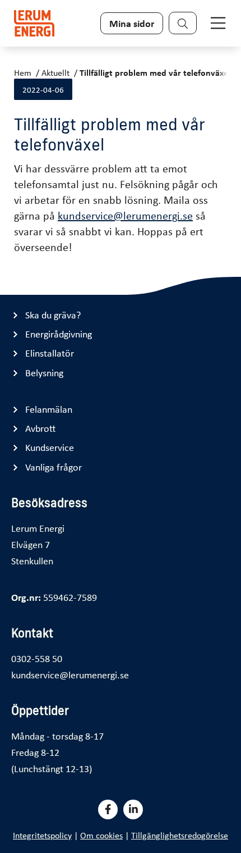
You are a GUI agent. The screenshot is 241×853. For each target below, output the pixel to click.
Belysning (44, 372)
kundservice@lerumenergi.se (125, 215)
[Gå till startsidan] (34, 23)
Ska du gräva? (53, 314)
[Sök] (183, 23)
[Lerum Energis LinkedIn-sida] (133, 809)
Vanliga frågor (53, 466)
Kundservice (49, 447)
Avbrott (40, 428)
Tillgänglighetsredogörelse (179, 835)
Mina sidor (131, 23)
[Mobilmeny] (218, 23)
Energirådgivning (58, 333)
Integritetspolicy (42, 835)
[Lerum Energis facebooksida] (108, 809)
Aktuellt (55, 72)
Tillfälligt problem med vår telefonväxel (155, 72)
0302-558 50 (36, 658)
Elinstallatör (49, 352)
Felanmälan (48, 409)
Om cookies (101, 835)
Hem (22, 72)
